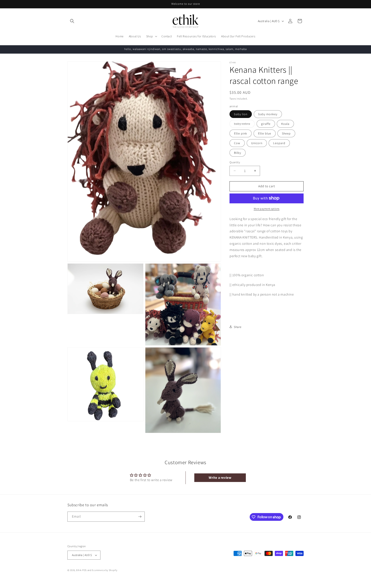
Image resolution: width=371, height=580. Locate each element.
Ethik (79, 570)
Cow (237, 143)
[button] (72, 21)
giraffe (266, 124)
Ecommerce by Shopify (104, 570)
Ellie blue (264, 133)
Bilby (237, 153)
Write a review (220, 477)
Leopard (279, 143)
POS (84, 570)
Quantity (235, 162)
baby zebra (244, 125)
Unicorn (256, 143)
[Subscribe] (139, 517)
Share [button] (238, 327)
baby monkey (267, 114)
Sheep (286, 133)
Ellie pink (240, 133)
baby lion (240, 114)
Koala (285, 124)
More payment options (267, 208)
